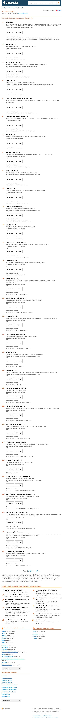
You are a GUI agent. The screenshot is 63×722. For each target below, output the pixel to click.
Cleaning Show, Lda (12, 188)
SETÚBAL (4, 635)
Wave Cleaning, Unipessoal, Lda (16, 334)
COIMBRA (4, 649)
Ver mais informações (23, 13)
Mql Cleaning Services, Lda (14, 532)
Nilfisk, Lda (9, 22)
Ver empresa (10, 32)
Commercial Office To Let (8, 691)
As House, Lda (10, 134)
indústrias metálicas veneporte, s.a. (15, 619)
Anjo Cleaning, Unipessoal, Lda (16, 406)
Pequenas (35, 634)
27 (37, 571)
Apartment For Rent (7, 678)
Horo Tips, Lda (10, 80)
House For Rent (6, 694)
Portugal (4, 675)
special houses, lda (41, 620)
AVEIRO (4, 645)
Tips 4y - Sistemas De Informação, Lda (18, 476)
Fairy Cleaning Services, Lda (15, 551)
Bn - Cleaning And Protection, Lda (16, 512)
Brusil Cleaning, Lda (12, 278)
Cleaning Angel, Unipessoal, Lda (16, 242)
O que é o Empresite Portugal (38, 717)
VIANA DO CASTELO (7, 656)
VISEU (3, 654)
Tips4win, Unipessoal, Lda (14, 460)
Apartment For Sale (7, 680)
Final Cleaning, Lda (12, 316)
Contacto (56, 717)
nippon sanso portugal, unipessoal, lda (16, 594)
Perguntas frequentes (37, 715)
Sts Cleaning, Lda (11, 260)
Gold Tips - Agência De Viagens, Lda (17, 116)
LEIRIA (3, 642)
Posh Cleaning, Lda (12, 170)
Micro (34, 631)
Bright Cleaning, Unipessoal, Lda (16, 388)
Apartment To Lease (7, 682)
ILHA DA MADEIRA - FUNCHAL (10, 652)
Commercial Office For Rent (9, 687)
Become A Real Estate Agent (9, 685)
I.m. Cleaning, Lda (11, 370)
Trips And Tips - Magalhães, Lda (16, 442)
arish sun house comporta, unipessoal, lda (48, 613)
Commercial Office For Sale (9, 689)
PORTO (3, 633)
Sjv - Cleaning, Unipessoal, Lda (15, 424)
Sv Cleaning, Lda (11, 224)
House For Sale (6, 696)
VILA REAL (5, 662)
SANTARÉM (5, 647)
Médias (35, 636)
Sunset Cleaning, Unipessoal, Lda (16, 298)
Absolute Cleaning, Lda (13, 152)
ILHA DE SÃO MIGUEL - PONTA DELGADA (13, 659)
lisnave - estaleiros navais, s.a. (14, 590)
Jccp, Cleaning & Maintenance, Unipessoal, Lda (21, 494)
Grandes (35, 638)
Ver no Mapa (18, 32)
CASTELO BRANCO (7, 665)
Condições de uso (49, 717)
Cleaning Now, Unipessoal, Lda (15, 206)
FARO (3, 640)
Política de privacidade (47, 715)
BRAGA (4, 638)
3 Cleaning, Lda (11, 352)
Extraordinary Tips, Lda (13, 62)
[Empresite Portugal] (10, 4)
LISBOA (4, 631)
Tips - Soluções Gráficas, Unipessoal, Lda (19, 98)
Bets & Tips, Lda (11, 44)
